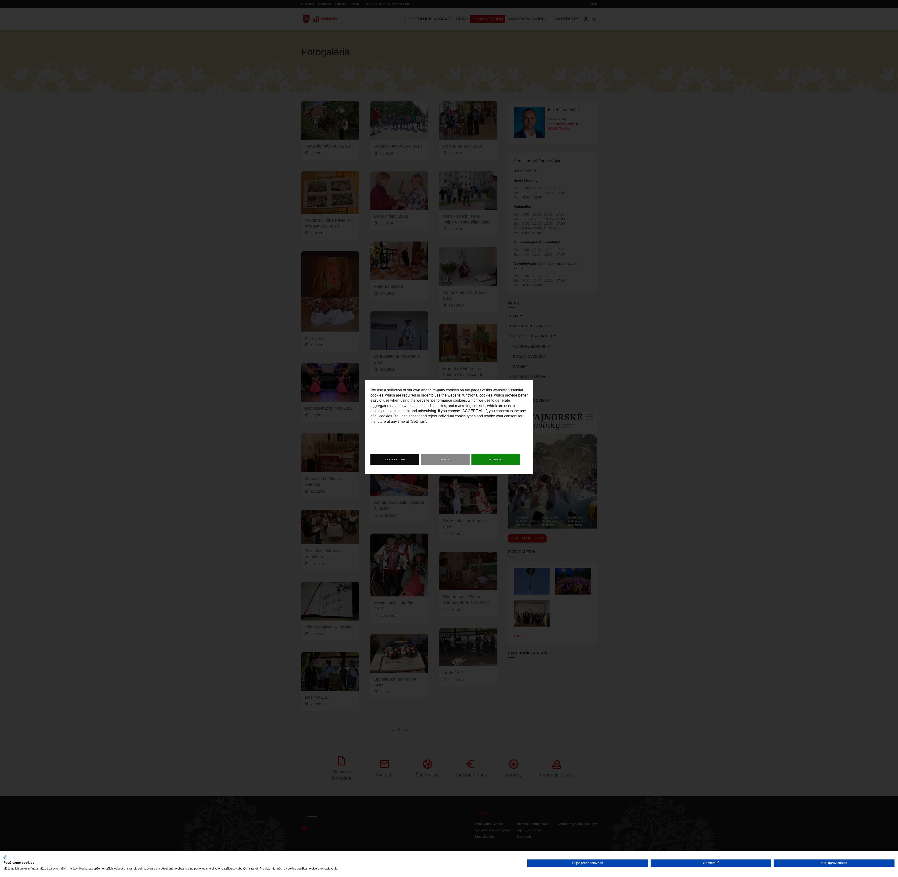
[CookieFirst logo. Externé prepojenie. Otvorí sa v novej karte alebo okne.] (5, 857)
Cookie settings (395, 459)
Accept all (496, 459)
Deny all (445, 459)
